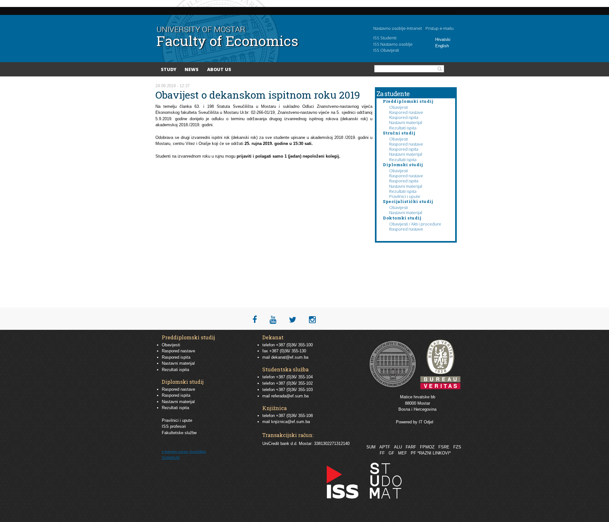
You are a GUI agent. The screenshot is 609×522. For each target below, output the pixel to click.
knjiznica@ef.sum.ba (290, 421)
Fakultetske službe (179, 432)
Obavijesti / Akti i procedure (415, 224)
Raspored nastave (406, 112)
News (192, 69)
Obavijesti (398, 107)
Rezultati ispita (402, 128)
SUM (371, 447)
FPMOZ (427, 447)
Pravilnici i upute (404, 196)
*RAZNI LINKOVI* (434, 453)
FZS (457, 447)
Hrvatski (442, 39)
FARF (411, 447)
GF (391, 453)
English (442, 45)
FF (382, 453)
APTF (384, 447)
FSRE (443, 447)
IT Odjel (426, 422)
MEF (402, 453)
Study (168, 69)
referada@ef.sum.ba (290, 396)
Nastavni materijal (405, 122)
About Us (219, 69)
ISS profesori (174, 426)
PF (413, 453)
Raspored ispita (403, 117)
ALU (398, 447)
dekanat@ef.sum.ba (289, 357)
